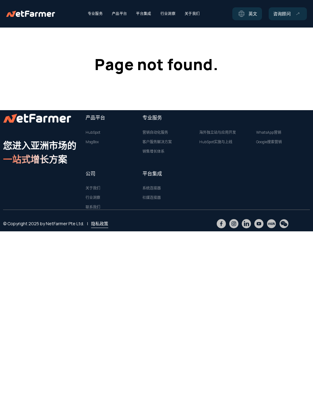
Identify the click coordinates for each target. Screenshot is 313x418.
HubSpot (93, 132)
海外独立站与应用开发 (217, 132)
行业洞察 (93, 197)
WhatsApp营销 (268, 132)
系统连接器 (151, 188)
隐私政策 (99, 223)
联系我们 (93, 207)
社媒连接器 (151, 197)
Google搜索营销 (269, 142)
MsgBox (92, 142)
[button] (247, 13)
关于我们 (93, 188)
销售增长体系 (153, 151)
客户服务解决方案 (157, 142)
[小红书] (271, 223)
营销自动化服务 (155, 132)
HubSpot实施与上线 (215, 142)
